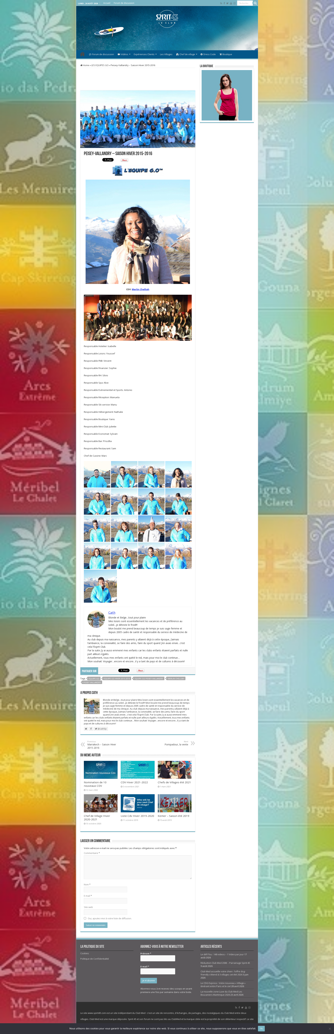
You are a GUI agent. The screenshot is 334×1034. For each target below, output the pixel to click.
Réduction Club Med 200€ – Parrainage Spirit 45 (225, 962)
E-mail (88, 895)
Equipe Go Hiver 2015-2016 (117, 678)
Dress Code (209, 54)
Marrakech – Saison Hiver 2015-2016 (101, 744)
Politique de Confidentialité (94, 958)
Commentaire (92, 853)
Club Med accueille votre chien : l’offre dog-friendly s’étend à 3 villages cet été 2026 (223, 973)
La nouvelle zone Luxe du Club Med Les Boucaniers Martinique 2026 (221, 993)
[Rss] (221, 3)
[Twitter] (227, 3)
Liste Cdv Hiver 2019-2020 (137, 816)
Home (85, 65)
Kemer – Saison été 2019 (173, 816)
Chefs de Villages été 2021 (174, 782)
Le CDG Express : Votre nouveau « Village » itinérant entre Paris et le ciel (223, 984)
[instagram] (234, 3)
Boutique (227, 54)
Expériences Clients (144, 54)
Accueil (106, 3)
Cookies (84, 953)
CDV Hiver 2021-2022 (134, 782)
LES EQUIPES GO (100, 65)
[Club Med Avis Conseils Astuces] (167, 18)
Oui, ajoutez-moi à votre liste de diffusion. (109, 918)
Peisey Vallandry (92, 682)
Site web (88, 907)
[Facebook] (224, 3)
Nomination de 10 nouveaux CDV (95, 783)
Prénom (145, 953)
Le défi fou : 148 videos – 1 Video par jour (222, 954)
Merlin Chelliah (140, 289)
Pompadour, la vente (176, 743)
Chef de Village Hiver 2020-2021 (97, 817)
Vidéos (124, 54)
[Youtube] (231, 3)
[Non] (329, 1028)
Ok (261, 1028)
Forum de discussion (124, 3)
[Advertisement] (167, 39)
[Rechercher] (255, 3)
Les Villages (166, 54)
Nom (87, 884)
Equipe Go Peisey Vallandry (149, 678)
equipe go (94, 678)
